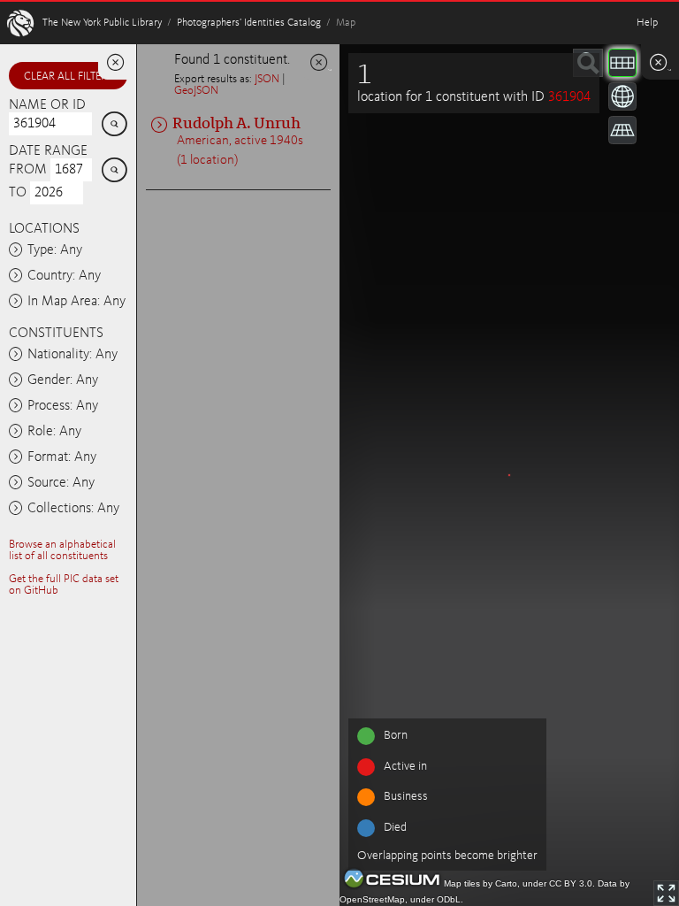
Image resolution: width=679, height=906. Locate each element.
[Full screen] (666, 893)
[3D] (622, 96)
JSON (267, 79)
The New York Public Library (102, 23)
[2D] (622, 63)
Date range (48, 151)
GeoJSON (196, 90)
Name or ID (47, 105)
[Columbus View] (622, 130)
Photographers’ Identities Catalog (249, 23)
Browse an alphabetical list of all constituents (62, 550)
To (18, 193)
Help (647, 23)
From (28, 170)
